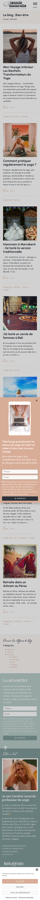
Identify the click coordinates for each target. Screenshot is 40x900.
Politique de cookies (11, 897)
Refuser (20, 887)
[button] (37, 870)
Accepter (20, 881)
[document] (20, 450)
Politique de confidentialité (25, 897)
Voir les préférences (20, 893)
